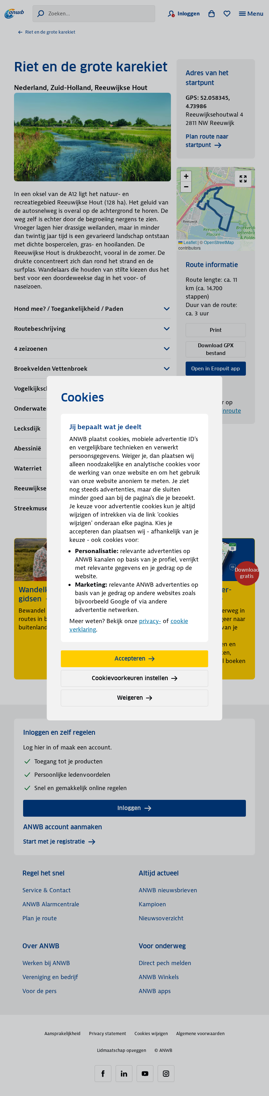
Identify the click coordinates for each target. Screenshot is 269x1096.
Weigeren (130, 697)
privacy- (150, 621)
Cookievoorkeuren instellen (130, 678)
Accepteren (130, 658)
